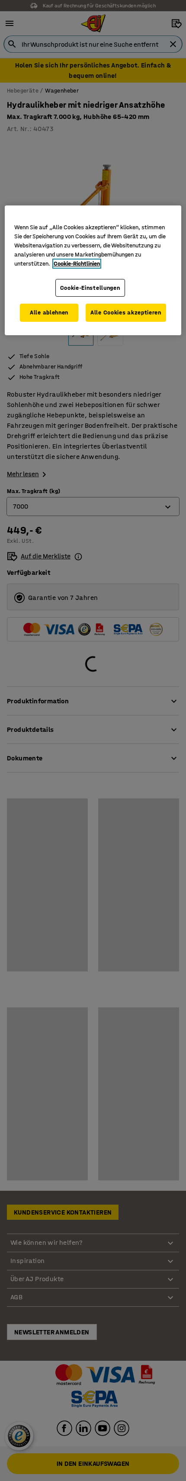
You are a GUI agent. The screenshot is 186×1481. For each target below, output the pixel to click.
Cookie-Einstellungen (90, 288)
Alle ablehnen (49, 312)
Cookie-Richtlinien (77, 263)
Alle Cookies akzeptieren (125, 312)
